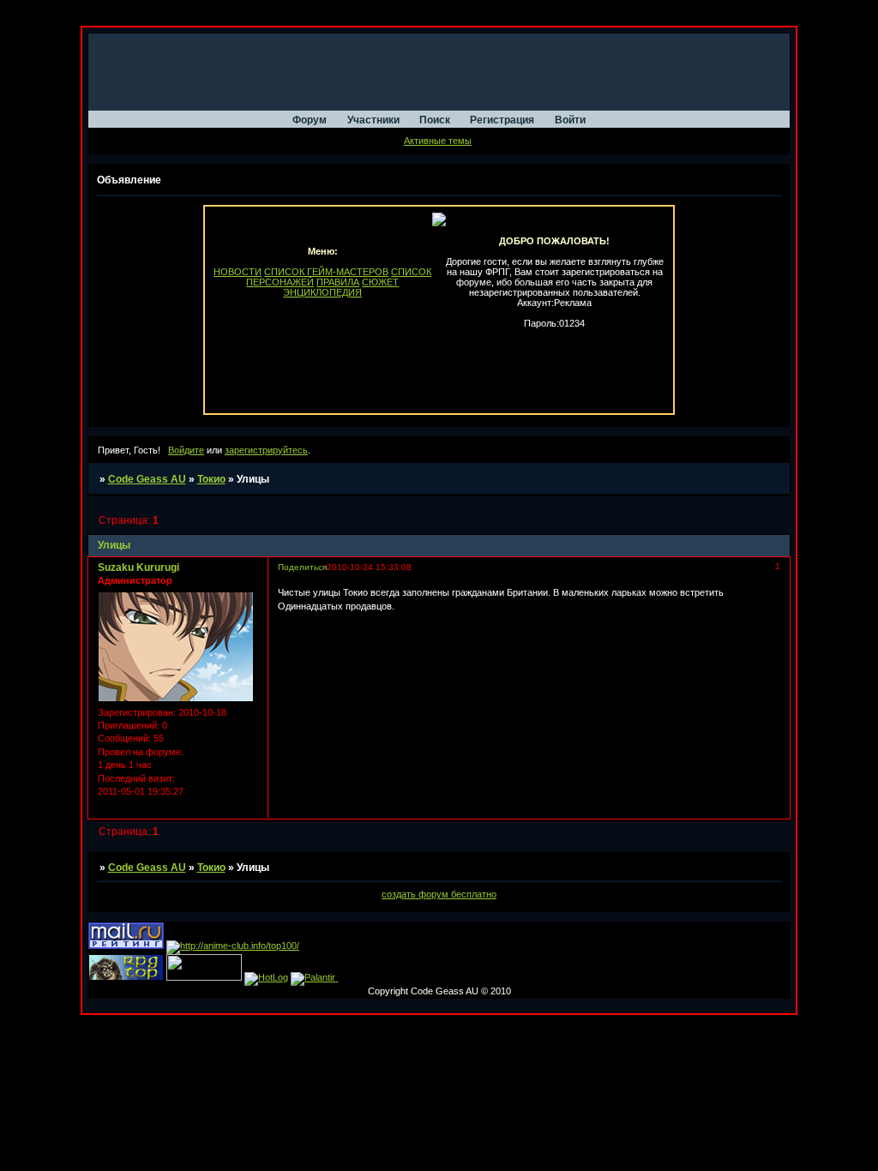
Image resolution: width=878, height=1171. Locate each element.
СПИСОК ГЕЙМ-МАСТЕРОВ (326, 272)
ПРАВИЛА (337, 282)
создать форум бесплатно (439, 894)
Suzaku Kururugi (138, 567)
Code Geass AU (147, 479)
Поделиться (302, 567)
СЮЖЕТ (380, 282)
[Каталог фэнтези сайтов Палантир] (314, 977)
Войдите (186, 450)
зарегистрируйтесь (266, 450)
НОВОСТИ (237, 272)
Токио (211, 479)
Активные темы (438, 140)
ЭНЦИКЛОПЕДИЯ (322, 292)
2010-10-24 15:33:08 (369, 567)
